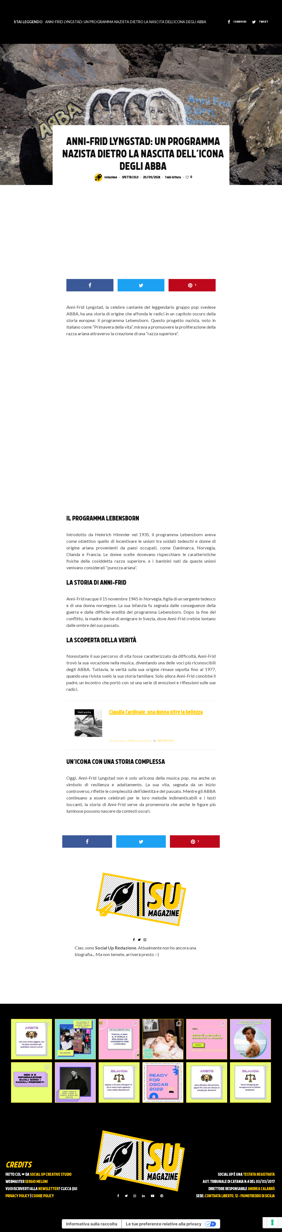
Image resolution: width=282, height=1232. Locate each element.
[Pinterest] (162, 1196)
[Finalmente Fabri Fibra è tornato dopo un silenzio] (75, 1082)
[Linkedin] (143, 1196)
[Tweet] (141, 285)
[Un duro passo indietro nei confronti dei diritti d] (75, 1039)
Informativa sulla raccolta (91, 1223)
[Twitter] (126, 1196)
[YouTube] (152, 1196)
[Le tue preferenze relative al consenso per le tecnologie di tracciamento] (272, 1222)
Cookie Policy (43, 1196)
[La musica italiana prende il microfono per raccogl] (119, 1039)
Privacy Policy (18, 1196)
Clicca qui (69, 1189)
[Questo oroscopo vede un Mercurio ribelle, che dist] (31, 1039)
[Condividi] (89, 285)
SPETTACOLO (130, 177)
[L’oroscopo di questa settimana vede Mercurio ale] (250, 1082)
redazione (110, 177)
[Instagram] (135, 1196)
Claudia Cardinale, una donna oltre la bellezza (156, 712)
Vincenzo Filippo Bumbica (130, 741)
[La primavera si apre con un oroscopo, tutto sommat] (119, 1082)
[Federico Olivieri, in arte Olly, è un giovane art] (162, 1039)
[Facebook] (118, 1196)
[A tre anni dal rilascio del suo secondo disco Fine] (250, 1039)
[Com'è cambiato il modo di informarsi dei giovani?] (31, 1082)
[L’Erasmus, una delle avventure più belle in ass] (206, 1039)
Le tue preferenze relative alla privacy (164, 1223)
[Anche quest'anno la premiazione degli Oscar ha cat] (162, 1082)
